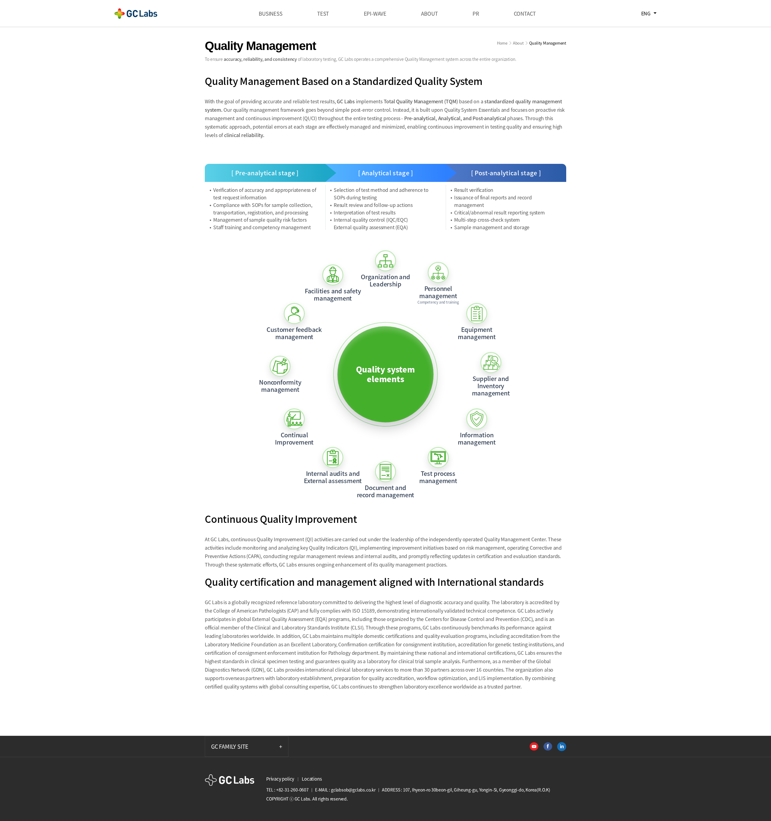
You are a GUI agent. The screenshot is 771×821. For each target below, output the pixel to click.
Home (502, 43)
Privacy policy (280, 779)
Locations (312, 779)
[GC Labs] (135, 13)
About (518, 43)
